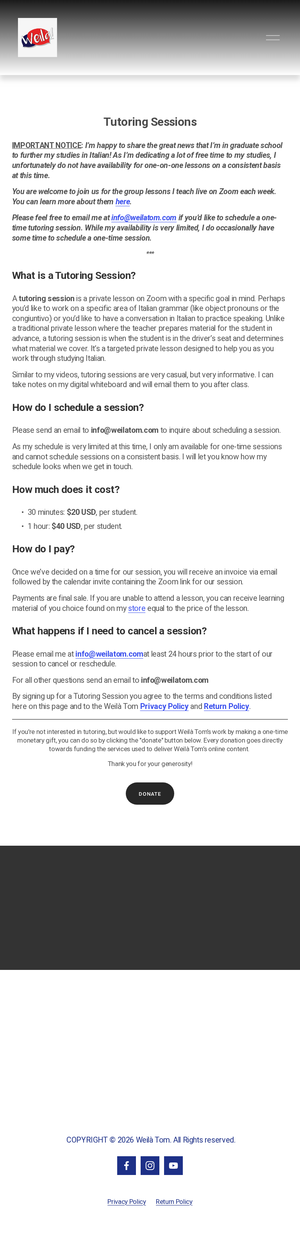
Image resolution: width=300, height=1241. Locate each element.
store (136, 608)
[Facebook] (126, 1165)
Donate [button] (150, 794)
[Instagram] (150, 1165)
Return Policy (174, 1201)
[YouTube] (173, 1165)
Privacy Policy (126, 1201)
